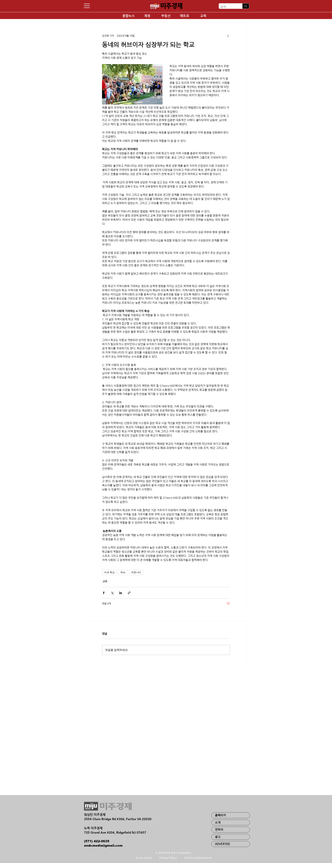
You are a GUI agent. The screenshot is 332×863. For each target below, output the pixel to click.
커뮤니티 (136, 572)
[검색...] (245, 6)
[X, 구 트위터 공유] (112, 592)
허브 (123, 572)
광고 (217, 836)
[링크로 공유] (129, 592)
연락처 (219, 829)
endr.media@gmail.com (103, 845)
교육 (105, 581)
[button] (87, 6)
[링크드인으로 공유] (120, 592)
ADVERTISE (222, 844)
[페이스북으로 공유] (103, 592)
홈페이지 (220, 815)
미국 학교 (109, 572)
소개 (217, 822)
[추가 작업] (228, 36)
